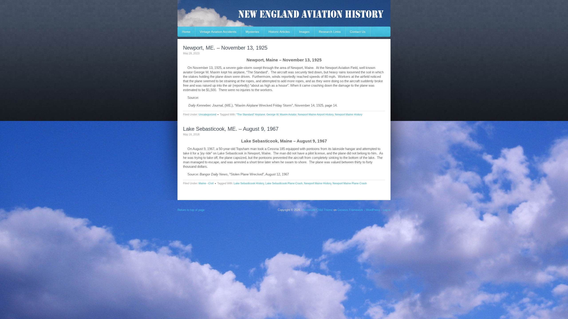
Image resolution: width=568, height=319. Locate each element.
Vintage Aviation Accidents (218, 31)
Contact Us (357, 31)
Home (186, 31)
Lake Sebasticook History (249, 183)
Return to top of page (191, 210)
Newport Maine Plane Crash (350, 183)
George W (272, 114)
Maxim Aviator (288, 114)
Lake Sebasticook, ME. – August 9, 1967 (230, 129)
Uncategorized (207, 114)
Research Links (330, 31)
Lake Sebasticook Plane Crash (284, 183)
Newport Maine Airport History (315, 114)
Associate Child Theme (318, 210)
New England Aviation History (284, 13)
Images (304, 31)
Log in (386, 210)
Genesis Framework (350, 210)
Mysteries (252, 31)
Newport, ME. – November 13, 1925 (225, 48)
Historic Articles (279, 31)
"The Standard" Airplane (250, 114)
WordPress (373, 210)
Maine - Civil (206, 183)
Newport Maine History (348, 114)
